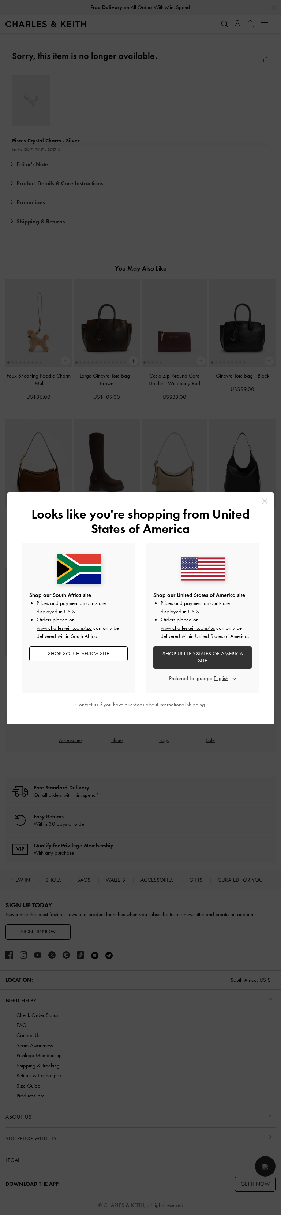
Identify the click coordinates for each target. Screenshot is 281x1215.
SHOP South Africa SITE (78, 653)
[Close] (264, 501)
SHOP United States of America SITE (202, 657)
